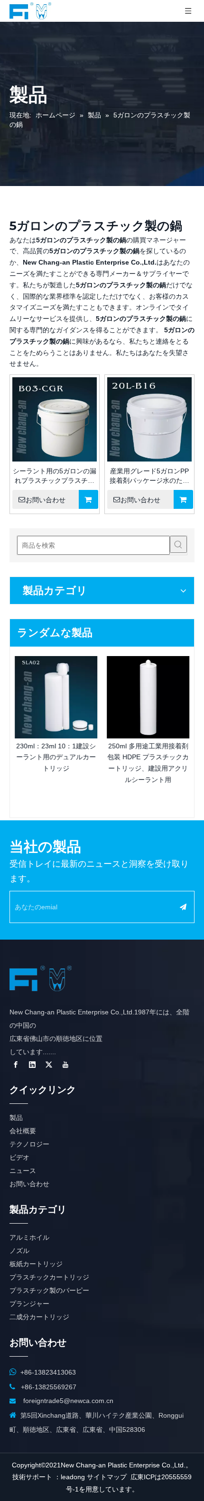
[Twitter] (49, 1064)
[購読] (183, 907)
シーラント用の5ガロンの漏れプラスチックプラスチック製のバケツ (54, 476)
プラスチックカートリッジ (49, 1277)
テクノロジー (29, 1144)
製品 (16, 1117)
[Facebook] (15, 1064)
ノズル (19, 1250)
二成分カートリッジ (39, 1317)
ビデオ (19, 1157)
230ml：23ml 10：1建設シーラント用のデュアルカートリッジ (56, 757)
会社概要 (22, 1131)
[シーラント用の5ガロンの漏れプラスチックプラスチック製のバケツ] (54, 426)
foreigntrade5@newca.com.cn (68, 1400)
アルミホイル (29, 1237)
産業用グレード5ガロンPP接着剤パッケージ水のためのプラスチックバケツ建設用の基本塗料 (149, 476)
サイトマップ (107, 1477)
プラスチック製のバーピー (49, 1290)
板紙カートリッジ (36, 1264)
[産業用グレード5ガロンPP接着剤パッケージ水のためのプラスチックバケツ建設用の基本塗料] (149, 426)
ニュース (22, 1170)
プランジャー (29, 1303)
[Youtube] (65, 1064)
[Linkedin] (32, 1064)
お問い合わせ (45, 500)
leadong (73, 1477)
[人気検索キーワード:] (178, 544)
